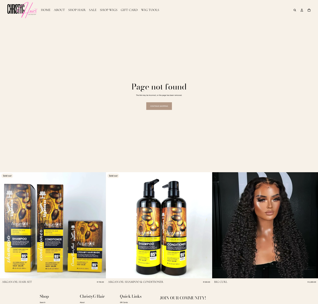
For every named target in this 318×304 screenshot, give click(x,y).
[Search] (294, 10)
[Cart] (309, 10)
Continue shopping (159, 106)
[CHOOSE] (313, 273)
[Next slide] (101, 225)
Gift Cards (124, 302)
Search (42, 302)
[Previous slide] (5, 225)
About (82, 302)
